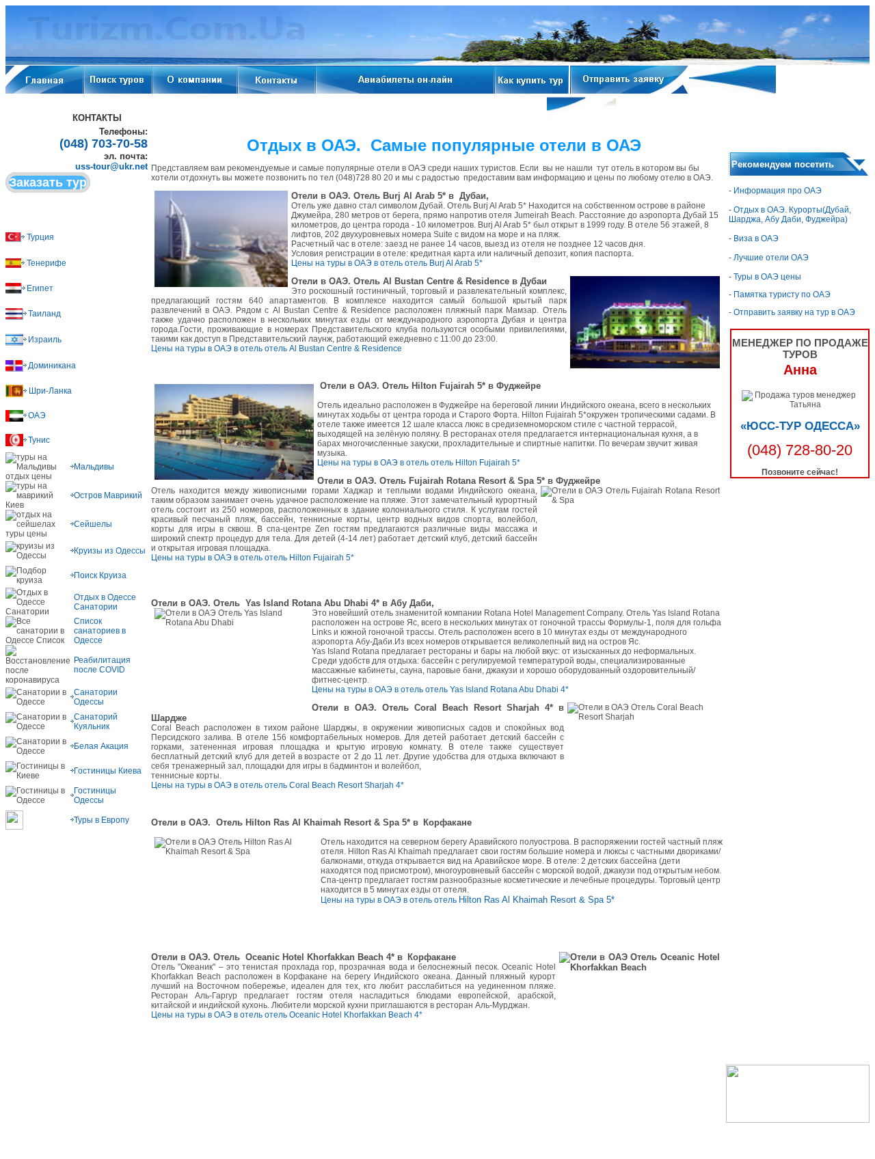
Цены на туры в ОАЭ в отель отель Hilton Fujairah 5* (418, 462)
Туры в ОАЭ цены (767, 277)
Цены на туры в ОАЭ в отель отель (468, 900)
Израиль (45, 339)
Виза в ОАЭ (756, 238)
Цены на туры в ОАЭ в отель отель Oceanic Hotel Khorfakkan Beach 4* (286, 1015)
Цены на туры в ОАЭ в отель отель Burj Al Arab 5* (387, 263)
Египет (40, 288)
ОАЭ (37, 415)
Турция (40, 237)
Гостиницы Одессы (95, 795)
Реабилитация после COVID (102, 664)
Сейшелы (93, 524)
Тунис (39, 440)
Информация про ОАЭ (776, 190)
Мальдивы (94, 467)
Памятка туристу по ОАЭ (782, 294)
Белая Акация (101, 746)
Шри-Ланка (50, 391)
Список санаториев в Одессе (100, 630)
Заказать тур (48, 182)
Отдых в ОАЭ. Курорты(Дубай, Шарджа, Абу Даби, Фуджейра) (790, 214)
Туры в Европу (101, 820)
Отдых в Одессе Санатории (105, 602)
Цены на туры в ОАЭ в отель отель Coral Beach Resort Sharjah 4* (277, 785)
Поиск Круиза (100, 575)
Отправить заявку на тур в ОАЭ (794, 312)
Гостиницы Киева (108, 771)
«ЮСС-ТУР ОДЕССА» (800, 426)
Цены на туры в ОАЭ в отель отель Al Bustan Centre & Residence (276, 348)
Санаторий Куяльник (96, 721)
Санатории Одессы (96, 697)
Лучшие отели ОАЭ (770, 257)
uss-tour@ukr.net (111, 166)
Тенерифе (46, 263)
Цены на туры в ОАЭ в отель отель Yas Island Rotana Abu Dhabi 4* (440, 689)
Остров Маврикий (108, 495)
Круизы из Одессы (110, 551)
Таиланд (44, 313)
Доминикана (52, 365)
